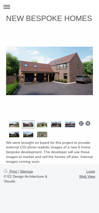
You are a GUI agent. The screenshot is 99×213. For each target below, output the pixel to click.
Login (90, 171)
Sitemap (26, 171)
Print (13, 171)
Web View (87, 176)
